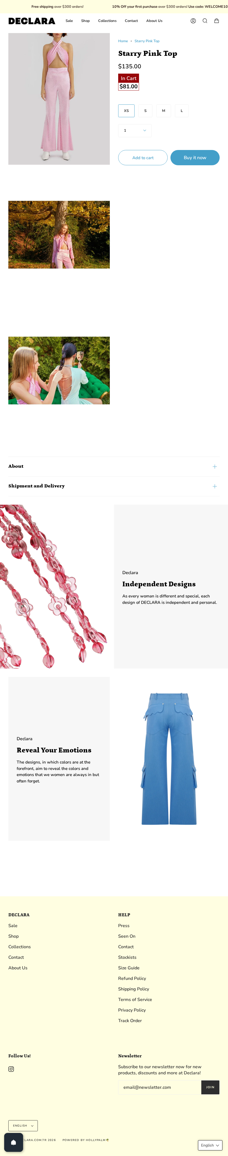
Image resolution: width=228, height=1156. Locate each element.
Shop (13, 936)
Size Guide (129, 968)
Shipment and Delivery (36, 486)
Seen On (126, 936)
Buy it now (195, 157)
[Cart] (216, 21)
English (21, 1126)
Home (123, 41)
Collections (19, 947)
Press (124, 926)
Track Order (130, 1021)
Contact (16, 957)
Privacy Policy (132, 1010)
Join (210, 1087)
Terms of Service (135, 1000)
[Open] (13, 1142)
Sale (13, 926)
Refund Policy (132, 978)
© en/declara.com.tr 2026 (32, 1140)
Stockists (127, 957)
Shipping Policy (133, 989)
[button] (210, 1145)
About (15, 466)
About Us (18, 968)
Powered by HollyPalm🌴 (86, 1140)
